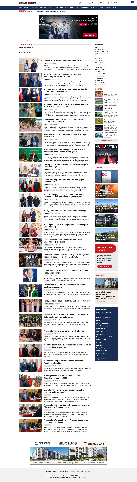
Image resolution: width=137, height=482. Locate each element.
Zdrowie (101, 7)
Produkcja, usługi (101, 339)
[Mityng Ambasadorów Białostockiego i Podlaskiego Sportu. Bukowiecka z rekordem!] (30, 110)
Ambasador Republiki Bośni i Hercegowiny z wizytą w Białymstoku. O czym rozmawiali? (66, 406)
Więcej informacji (101, 302)
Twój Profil (88, 471)
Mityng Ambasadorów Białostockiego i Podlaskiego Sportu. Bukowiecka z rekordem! (66, 105)
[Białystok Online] (27, 3)
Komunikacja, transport (103, 326)
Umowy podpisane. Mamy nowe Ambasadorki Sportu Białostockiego (66, 165)
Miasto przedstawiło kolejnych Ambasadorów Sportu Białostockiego (66, 226)
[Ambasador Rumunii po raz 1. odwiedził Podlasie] (30, 335)
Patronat (61, 471)
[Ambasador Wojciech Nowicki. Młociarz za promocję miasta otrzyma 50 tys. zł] (30, 425)
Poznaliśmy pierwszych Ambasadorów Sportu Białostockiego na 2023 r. (63, 241)
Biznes (72, 7)
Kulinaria (97, 80)
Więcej (114, 7)
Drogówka (97, 76)
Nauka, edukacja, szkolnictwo (105, 337)
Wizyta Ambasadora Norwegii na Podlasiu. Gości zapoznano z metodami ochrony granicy (64, 150)
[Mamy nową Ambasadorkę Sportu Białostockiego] (30, 215)
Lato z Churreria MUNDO (38, 11)
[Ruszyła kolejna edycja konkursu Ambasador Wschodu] (30, 305)
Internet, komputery (102, 323)
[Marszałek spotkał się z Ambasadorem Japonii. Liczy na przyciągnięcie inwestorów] (30, 350)
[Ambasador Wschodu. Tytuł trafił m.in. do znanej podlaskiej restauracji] (30, 290)
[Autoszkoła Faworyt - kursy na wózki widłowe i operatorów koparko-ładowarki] (106, 284)
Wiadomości (35, 7)
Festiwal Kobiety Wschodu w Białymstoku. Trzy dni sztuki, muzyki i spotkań (111, 134)
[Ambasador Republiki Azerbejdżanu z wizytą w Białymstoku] (30, 185)
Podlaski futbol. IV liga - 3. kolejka (111, 100)
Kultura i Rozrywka (49, 303)
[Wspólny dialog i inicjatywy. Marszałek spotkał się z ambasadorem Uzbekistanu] (30, 95)
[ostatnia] (58, 436)
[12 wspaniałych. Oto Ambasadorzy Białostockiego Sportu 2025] (30, 140)
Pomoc (77, 471)
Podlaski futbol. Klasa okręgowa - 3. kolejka (110, 120)
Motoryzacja (94, 7)
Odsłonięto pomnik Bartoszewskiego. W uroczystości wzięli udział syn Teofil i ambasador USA (66, 256)
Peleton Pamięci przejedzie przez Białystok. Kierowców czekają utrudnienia (111, 107)
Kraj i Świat (98, 82)
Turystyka (108, 7)
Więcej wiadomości (105, 140)
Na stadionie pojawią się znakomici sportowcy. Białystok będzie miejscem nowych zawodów (64, 195)
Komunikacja (114, 2)
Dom (96, 71)
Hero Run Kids (63, 11)
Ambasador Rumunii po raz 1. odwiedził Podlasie (64, 331)
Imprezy (84, 2)
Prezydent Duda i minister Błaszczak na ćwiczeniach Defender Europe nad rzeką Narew (66, 316)
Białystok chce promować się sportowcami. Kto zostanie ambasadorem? (64, 391)
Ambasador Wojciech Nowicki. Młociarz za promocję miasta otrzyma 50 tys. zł (66, 421)
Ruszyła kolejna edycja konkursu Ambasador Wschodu (67, 301)
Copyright (69, 476)
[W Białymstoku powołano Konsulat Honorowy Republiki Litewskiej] (30, 365)
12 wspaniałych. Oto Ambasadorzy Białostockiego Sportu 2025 (65, 135)
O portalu (48, 471)
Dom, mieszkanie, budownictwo (105, 315)
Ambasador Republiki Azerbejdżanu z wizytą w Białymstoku (64, 180)
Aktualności (47, 79)
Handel (98, 320)
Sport (61, 7)
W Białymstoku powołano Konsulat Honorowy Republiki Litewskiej (63, 362)
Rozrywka (99, 345)
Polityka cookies (61, 476)
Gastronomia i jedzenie (103, 318)
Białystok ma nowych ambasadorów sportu (62, 60)
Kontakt (72, 471)
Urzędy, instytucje (101, 353)
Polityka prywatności (50, 476)
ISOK (82, 471)
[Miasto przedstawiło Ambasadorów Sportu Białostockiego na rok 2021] (30, 380)
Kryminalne (98, 74)
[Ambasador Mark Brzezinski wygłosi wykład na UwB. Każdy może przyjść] (30, 275)
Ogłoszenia (102, 2)
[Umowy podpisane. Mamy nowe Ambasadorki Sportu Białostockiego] (30, 170)
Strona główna (22, 41)
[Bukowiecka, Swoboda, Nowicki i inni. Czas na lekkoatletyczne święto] (30, 125)
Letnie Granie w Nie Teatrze (52, 11)
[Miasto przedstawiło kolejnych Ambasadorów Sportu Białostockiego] (30, 230)
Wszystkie (97, 47)
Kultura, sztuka (100, 328)
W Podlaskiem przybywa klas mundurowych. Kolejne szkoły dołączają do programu (110, 114)
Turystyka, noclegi (101, 350)
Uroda (96, 65)
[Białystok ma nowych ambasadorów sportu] (30, 65)
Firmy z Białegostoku (24, 7)
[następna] (57, 436)
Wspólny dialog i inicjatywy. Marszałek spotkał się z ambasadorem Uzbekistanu (66, 90)
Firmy (93, 2)
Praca (66, 7)
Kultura (56, 7)
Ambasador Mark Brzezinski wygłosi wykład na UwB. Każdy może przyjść (66, 271)
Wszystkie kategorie (102, 359)
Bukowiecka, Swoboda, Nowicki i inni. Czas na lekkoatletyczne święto (63, 120)
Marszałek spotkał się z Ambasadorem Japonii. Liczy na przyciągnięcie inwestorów (67, 346)
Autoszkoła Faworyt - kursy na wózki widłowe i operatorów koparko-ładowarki (105, 295)
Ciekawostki (98, 85)
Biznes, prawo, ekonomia (103, 312)
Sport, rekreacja (101, 348)
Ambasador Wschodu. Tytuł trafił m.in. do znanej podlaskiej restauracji (64, 286)
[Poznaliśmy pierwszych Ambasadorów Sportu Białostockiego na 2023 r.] (30, 245)
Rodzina (97, 67)
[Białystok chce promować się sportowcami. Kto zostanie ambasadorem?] (30, 395)
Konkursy (29, 11)
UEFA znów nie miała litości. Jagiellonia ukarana (111, 93)
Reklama (98, 342)
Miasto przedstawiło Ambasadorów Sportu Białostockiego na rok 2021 (62, 377)
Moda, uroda (100, 331)
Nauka (77, 7)
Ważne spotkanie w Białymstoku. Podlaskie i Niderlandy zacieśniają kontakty (63, 75)
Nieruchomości (85, 7)
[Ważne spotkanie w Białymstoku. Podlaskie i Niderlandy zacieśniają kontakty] (30, 80)
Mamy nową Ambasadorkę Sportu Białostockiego (65, 211)
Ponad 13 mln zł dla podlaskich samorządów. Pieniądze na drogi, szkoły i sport (111, 127)
